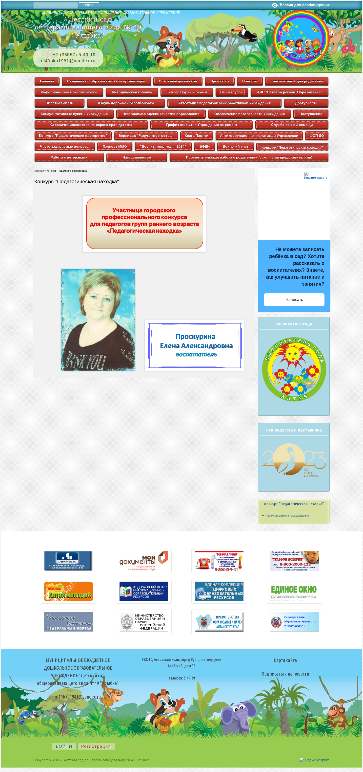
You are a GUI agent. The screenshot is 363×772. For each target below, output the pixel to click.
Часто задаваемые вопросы (65, 146)
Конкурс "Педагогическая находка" (292, 147)
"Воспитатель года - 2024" (163, 146)
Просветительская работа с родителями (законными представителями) (249, 157)
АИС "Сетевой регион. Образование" (289, 92)
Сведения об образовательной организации (106, 81)
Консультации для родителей (297, 81)
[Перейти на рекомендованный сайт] (68, 572)
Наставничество (136, 157)
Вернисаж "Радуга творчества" (146, 135)
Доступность (306, 103)
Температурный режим (187, 92)
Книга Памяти (196, 135)
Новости (249, 81)
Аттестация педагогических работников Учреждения (224, 103)
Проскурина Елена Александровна (287, 515)
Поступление (311, 114)
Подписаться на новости (285, 674)
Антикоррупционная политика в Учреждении (259, 135)
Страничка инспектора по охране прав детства (91, 125)
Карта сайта (285, 660)
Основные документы (178, 81)
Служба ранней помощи (292, 125)
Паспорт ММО (115, 146)
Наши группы (231, 92)
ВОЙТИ (64, 746)
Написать (294, 299)
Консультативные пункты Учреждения (74, 114)
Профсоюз (219, 81)
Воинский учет (235, 146)
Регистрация (96, 746)
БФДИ (205, 146)
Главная (47, 81)
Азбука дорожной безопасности (126, 103)
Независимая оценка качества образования (160, 114)
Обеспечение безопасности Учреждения (249, 114)
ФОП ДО (317, 135)
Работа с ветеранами (69, 157)
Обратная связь (59, 103)
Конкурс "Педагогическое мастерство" (73, 135)
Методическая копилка (132, 92)
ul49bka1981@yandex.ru (68, 60)
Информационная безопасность (69, 92)
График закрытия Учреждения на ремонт (201, 125)
